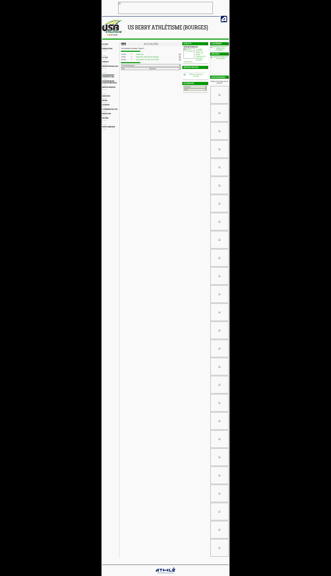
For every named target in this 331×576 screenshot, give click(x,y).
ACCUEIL (105, 44)
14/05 (123, 57)
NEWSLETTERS (107, 49)
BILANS (104, 100)
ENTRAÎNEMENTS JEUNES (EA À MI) (108, 76)
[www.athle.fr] (224, 22)
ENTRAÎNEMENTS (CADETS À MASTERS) (109, 82)
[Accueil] (112, 35)
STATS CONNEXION (108, 127)
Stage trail (139, 54)
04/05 (123, 60)
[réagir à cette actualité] (180, 54)
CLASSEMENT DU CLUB (110, 109)
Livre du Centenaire (191, 47)
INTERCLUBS (106, 114)
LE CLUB (105, 57)
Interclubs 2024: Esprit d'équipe (147, 57)
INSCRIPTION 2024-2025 (110, 66)
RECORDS (105, 118)
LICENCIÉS (105, 105)
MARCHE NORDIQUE (109, 87)
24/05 (123, 54)
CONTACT (105, 62)
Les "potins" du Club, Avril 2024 (147, 60)
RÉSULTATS (106, 96)
